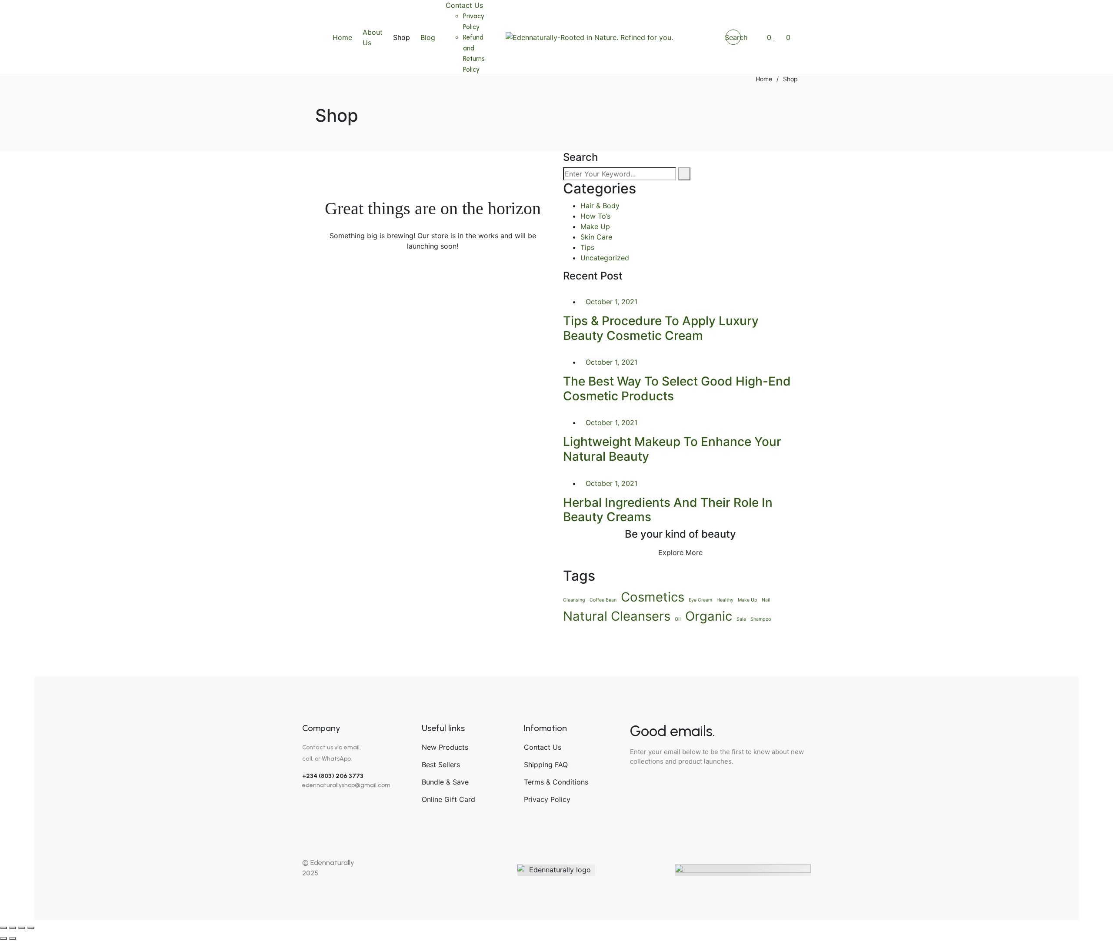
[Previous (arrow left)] (3, 938)
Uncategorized (604, 257)
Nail (766, 600)
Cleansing (574, 600)
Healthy (724, 600)
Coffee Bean (603, 600)
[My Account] (753, 37)
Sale (741, 619)
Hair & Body (600, 205)
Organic (708, 616)
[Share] (21, 928)
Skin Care (596, 237)
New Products (445, 747)
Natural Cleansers (616, 616)
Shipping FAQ (546, 764)
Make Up (595, 226)
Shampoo (760, 619)
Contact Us (542, 747)
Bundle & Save (445, 782)
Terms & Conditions (556, 782)
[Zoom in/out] (3, 928)
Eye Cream (700, 600)
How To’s (595, 216)
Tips (587, 247)
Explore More (680, 552)
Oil (678, 619)
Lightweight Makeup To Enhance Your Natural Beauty (672, 449)
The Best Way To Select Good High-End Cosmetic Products (677, 388)
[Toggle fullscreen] (12, 928)
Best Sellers (441, 764)
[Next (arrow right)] (12, 938)
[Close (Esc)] (30, 928)
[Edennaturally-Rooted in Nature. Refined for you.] (589, 37)
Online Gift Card (448, 799)
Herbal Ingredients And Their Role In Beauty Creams (668, 510)
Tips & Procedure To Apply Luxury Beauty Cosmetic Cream (661, 328)
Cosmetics (652, 597)
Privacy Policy (547, 799)
